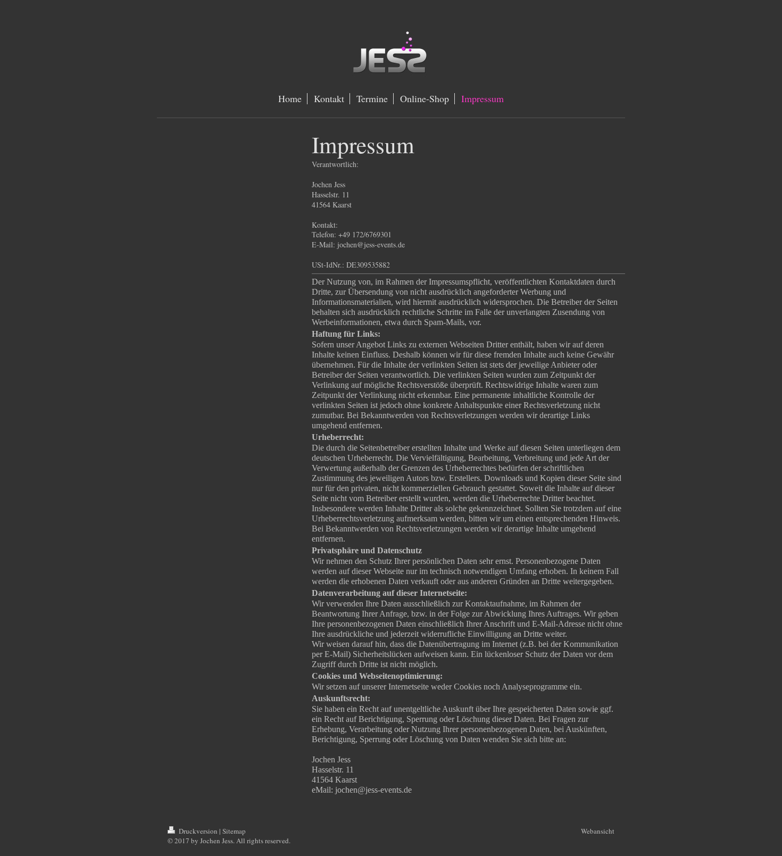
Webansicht (597, 831)
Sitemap (234, 831)
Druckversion (198, 831)
